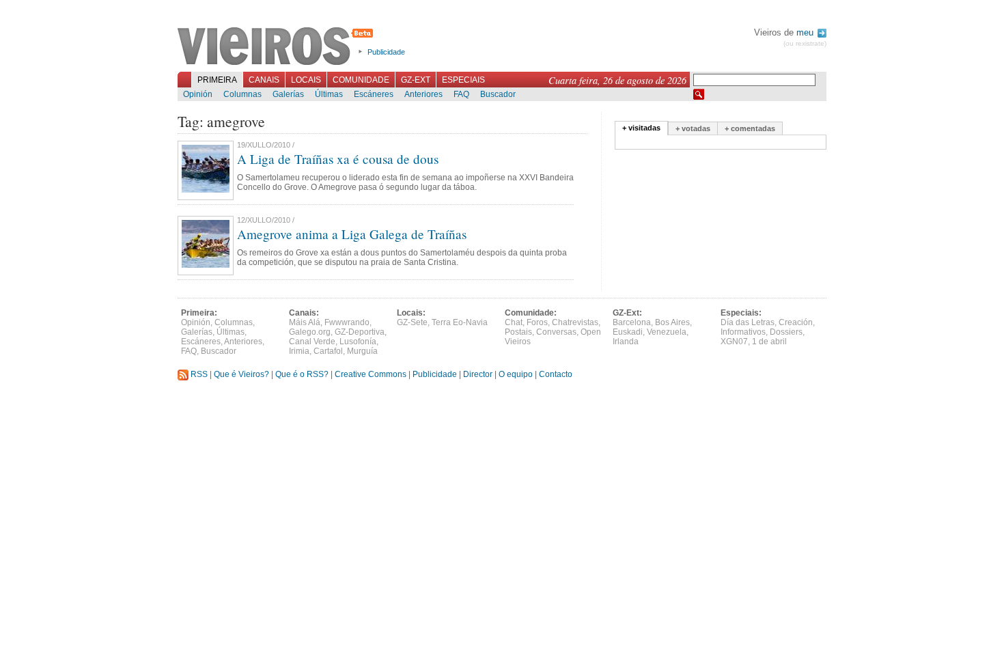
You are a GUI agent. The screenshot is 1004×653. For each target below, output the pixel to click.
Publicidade (386, 52)
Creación (796, 322)
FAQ (461, 94)
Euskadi (628, 332)
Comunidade (361, 80)
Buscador (498, 94)
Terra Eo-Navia (460, 322)
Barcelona (632, 322)
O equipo (516, 374)
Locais (306, 80)
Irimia (299, 351)
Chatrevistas (575, 322)
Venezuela (666, 332)
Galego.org (310, 332)
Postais (518, 332)
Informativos (743, 332)
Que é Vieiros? (241, 374)
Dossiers (786, 332)
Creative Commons (370, 374)
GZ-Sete (412, 322)
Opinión (197, 94)
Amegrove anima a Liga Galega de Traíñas (351, 233)
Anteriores (423, 94)
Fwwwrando (346, 322)
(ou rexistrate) (804, 43)
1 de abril (769, 341)
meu (806, 32)
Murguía (362, 351)
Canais (264, 80)
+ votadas (692, 128)
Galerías (288, 94)
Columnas (242, 94)
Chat (513, 322)
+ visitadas (641, 128)
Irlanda (626, 341)
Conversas (556, 332)
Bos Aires (672, 322)
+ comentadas (750, 128)
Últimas (329, 94)
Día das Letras (748, 322)
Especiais (463, 80)
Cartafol (328, 351)
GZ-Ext (415, 80)
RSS (198, 374)
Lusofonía (357, 341)
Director (477, 374)
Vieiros (278, 47)
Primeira (217, 80)
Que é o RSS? (302, 374)
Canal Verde (312, 341)
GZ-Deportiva (360, 332)
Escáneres (373, 94)
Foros (537, 322)
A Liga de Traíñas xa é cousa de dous (337, 158)
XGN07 (734, 341)
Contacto (555, 374)
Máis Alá (304, 322)
